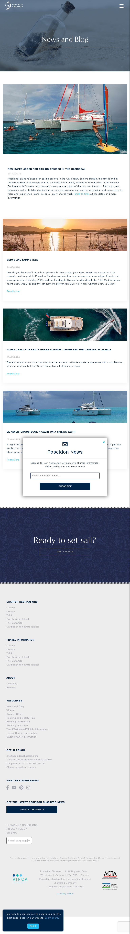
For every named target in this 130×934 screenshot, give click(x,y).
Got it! (33, 926)
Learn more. (52, 917)
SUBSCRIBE (65, 486)
